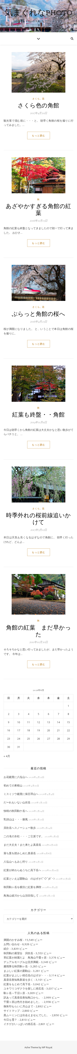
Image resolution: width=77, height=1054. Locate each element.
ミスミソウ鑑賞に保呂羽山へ (21, 794)
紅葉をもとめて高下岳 (17, 984)
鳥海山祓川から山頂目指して (21, 895)
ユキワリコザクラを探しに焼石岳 (24, 988)
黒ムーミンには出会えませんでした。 (26, 1015)
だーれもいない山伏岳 (17, 802)
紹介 (6, 948)
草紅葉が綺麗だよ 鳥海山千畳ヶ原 (25, 957)
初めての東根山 (13, 785)
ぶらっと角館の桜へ (38, 313)
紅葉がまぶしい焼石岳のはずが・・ (25, 975)
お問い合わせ (12, 944)
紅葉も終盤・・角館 (38, 414)
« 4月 (7, 756)
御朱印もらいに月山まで (18, 1006)
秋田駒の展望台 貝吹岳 (18, 953)
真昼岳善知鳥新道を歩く (18, 979)
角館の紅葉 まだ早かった (38, 630)
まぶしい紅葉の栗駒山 (17, 971)
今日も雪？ (10, 1019)
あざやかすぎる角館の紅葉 (38, 209)
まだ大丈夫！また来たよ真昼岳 (22, 844)
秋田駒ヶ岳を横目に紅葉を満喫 (22, 887)
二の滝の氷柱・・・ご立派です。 (24, 836)
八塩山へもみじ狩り (16, 861)
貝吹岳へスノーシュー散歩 (20, 828)
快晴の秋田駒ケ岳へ (16, 811)
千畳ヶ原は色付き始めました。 (22, 1002)
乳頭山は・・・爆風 (16, 819)
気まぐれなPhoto (38, 13)
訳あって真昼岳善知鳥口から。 (22, 997)
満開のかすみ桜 (13, 940)
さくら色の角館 (38, 105)
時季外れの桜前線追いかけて (38, 518)
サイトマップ (12, 1010)
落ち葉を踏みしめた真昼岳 (20, 853)
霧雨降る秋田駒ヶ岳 (16, 966)
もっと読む (38, 135)
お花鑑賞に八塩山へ (16, 777)
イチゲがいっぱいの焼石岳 (20, 1024)
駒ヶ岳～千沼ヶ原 (14, 993)
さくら (36, 98)
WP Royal (47, 1047)
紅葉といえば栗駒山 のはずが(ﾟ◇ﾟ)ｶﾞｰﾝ (29, 878)
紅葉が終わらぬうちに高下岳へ (22, 870)
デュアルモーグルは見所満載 (21, 962)
